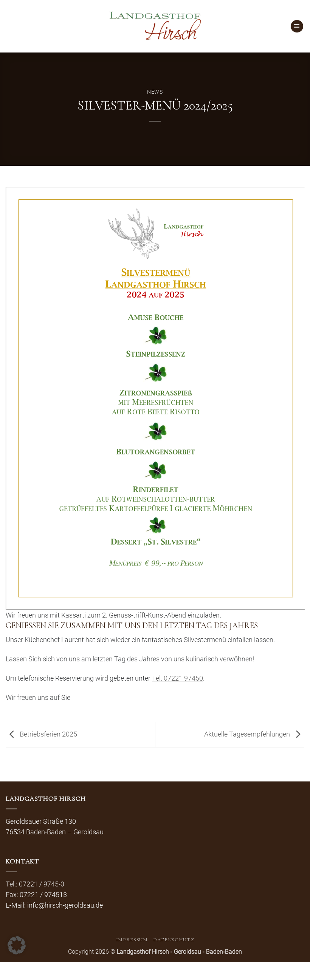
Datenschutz (173, 940)
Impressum (132, 940)
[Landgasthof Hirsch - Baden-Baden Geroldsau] (155, 26)
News (155, 92)
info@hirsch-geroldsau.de (65, 905)
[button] (297, 26)
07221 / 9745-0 (41, 884)
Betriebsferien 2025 (47, 734)
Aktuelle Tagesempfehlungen (247, 734)
